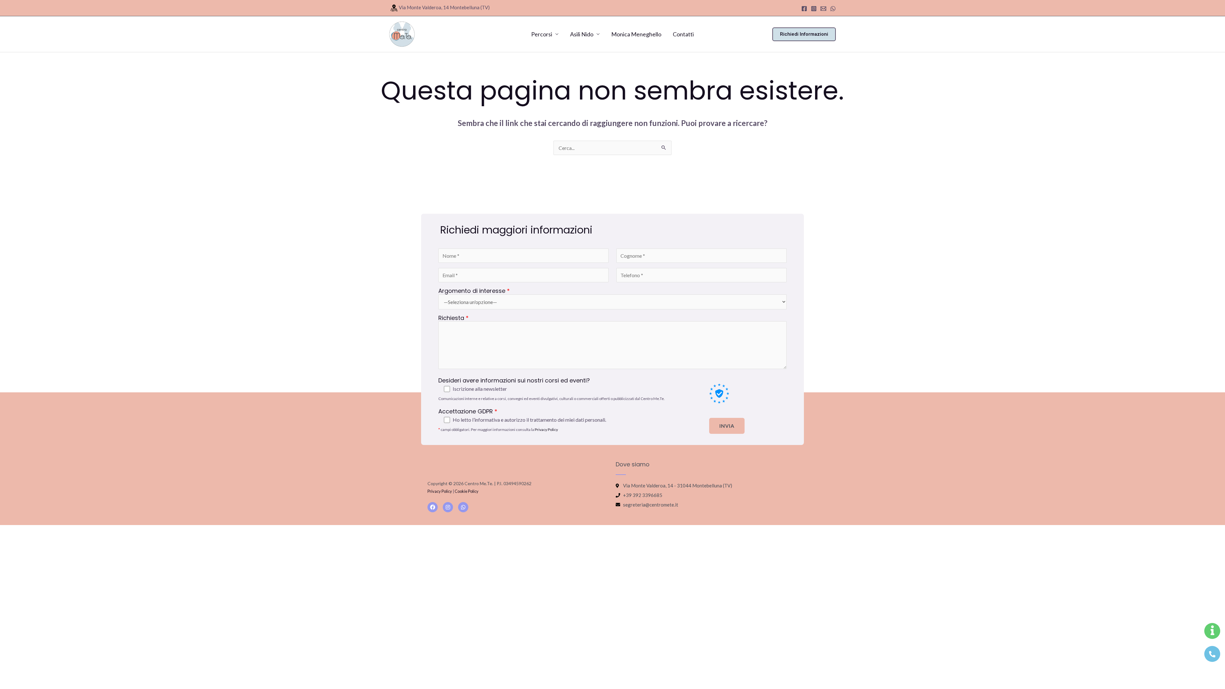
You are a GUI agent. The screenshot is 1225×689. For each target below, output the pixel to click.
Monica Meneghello (636, 34)
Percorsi (541, 34)
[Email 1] (823, 8)
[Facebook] (804, 8)
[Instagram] (814, 8)
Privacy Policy (546, 429)
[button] (804, 34)
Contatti (683, 34)
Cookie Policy (467, 491)
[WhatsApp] (833, 8)
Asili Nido (581, 34)
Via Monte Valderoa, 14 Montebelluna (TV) (444, 7)
